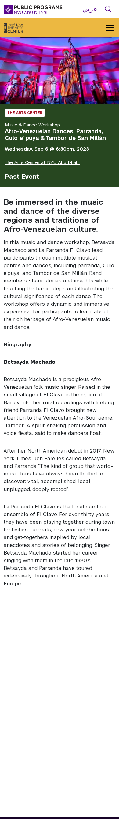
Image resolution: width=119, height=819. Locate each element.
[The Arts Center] (13, 27)
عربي (89, 9)
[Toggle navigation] (110, 27)
